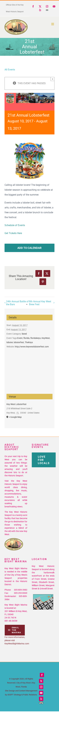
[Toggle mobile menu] (52, 24)
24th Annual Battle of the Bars (17, 303)
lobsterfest (19, 342)
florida (26, 338)
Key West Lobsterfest (16, 404)
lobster (10, 342)
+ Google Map (15, 417)
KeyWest (46, 338)
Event (20, 338)
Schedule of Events (15, 225)
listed (24, 334)
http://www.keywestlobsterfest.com (32, 346)
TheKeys (29, 342)
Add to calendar (29, 247)
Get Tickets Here (13, 233)
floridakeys (35, 338)
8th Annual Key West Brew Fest (40, 303)
